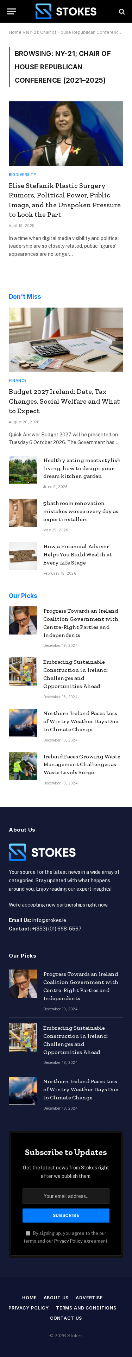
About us (56, 1297)
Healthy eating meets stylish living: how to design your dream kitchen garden (82, 468)
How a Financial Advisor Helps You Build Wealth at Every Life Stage (77, 554)
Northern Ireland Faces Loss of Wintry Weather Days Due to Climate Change (80, 721)
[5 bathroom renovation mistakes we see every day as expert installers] (23, 513)
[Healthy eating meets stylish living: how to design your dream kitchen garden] (23, 470)
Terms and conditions (86, 1308)
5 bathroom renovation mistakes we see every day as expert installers (80, 511)
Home (15, 32)
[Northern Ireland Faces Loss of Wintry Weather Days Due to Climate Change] (23, 723)
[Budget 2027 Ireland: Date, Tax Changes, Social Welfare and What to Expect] (66, 340)
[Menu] (11, 11)
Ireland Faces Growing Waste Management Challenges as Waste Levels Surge (81, 764)
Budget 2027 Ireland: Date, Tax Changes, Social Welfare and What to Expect (64, 401)
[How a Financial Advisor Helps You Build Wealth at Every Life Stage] (23, 556)
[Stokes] (66, 11)
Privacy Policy (68, 1241)
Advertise (89, 1297)
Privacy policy (28, 1308)
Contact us (66, 1318)
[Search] (121, 11)
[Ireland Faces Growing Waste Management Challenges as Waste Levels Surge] (23, 766)
